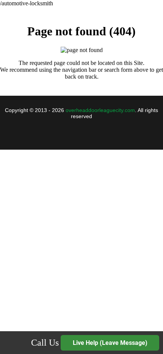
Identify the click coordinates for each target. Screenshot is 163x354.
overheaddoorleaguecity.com (100, 110)
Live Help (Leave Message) (110, 342)
